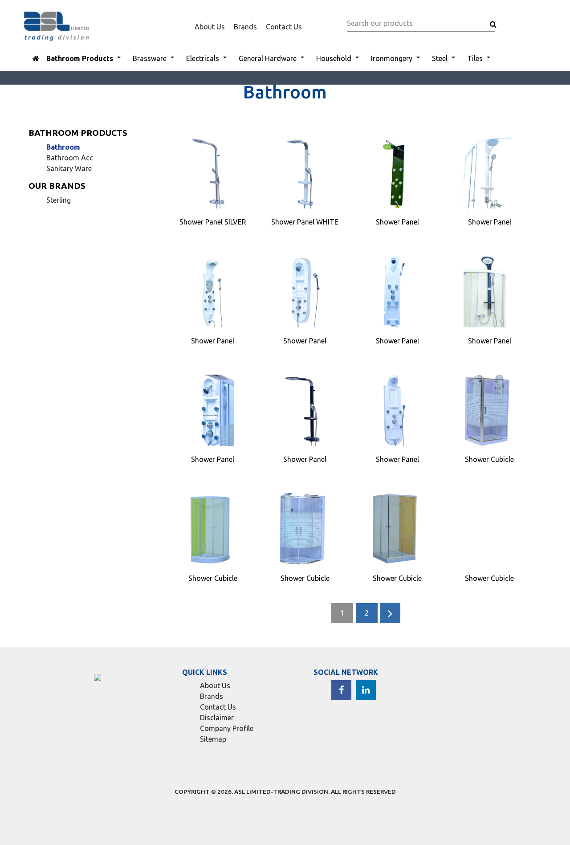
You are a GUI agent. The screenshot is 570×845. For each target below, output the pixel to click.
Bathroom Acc (69, 158)
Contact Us (284, 27)
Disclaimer (217, 718)
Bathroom (63, 147)
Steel (440, 58)
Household (333, 58)
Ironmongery (391, 58)
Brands (245, 27)
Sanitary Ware (69, 168)
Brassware (150, 58)
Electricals (202, 58)
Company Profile (226, 728)
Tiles (475, 58)
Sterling (58, 200)
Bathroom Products (79, 58)
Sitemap (213, 739)
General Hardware (268, 58)
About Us (210, 27)
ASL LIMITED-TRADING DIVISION (281, 791)
